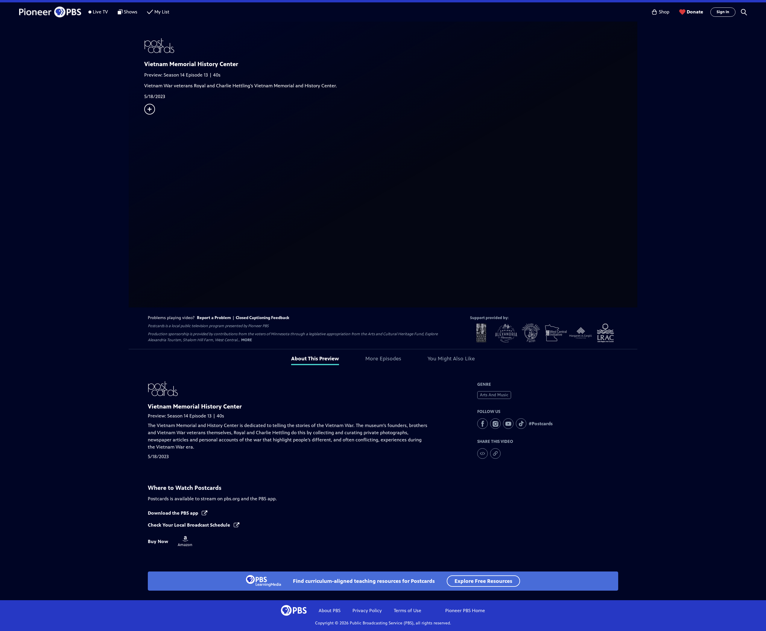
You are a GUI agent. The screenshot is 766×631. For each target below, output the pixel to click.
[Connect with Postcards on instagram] (495, 423)
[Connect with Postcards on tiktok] (521, 423)
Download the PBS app (173, 513)
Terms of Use (407, 610)
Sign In (723, 12)
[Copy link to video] (495, 453)
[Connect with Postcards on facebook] (482, 423)
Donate (695, 12)
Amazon (185, 541)
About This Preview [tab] (315, 358)
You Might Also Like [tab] (451, 358)
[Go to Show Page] (390, 45)
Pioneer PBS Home (465, 610)
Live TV (100, 12)
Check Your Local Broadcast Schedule (189, 525)
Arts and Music (494, 394)
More (246, 340)
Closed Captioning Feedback (262, 317)
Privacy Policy (367, 610)
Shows (130, 12)
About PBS (330, 610)
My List (161, 12)
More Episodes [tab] (383, 358)
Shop (664, 12)
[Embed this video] (482, 453)
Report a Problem (214, 317)
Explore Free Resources (483, 581)
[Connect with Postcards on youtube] (508, 423)
